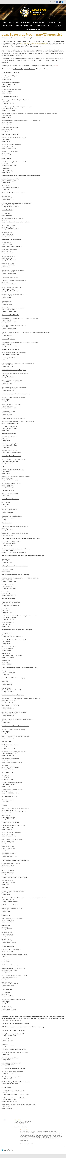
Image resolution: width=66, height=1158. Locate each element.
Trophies (58, 25)
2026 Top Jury (25, 22)
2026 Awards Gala (39, 22)
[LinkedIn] (62, 2)
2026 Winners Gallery (33, 29)
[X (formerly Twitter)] (60, 2)
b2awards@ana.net (22, 1126)
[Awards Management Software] (7, 1150)
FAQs (59, 22)
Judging (19, 25)
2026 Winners (13, 22)
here (57, 65)
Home (5, 22)
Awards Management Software (20, 1150)
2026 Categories (8, 25)
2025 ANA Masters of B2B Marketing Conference (33, 43)
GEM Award (51, 22)
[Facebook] (57, 2)
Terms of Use (31, 1143)
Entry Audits (28, 25)
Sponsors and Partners (44, 25)
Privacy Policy (23, 1143)
